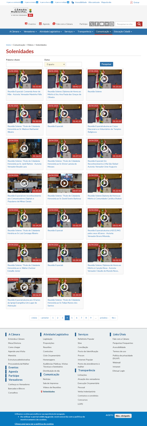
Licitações (82, 375)
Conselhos (13, 392)
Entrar (136, 2)
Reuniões (47, 347)
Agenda (46, 24)
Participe (83, 24)
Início (8, 45)
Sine (80, 343)
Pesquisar (106, 64)
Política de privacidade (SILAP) (123, 357)
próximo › (104, 317)
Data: (47, 59)
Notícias (46, 379)
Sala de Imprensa (50, 383)
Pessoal (81, 387)
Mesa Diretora (14, 343)
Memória (12, 355)
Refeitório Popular (86, 339)
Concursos (83, 400)
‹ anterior (45, 317)
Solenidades (49, 391)
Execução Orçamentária (88, 383)
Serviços (69, 31)
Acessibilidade (81, 2)
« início (34, 317)
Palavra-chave (13, 59)
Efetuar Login (119, 371)
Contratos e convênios (88, 395)
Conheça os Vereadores (19, 384)
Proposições (48, 343)
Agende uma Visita (16, 351)
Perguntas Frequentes (123, 343)
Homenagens (49, 359)
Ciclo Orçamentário (51, 355)
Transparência (85, 31)
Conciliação (83, 347)
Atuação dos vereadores (89, 379)
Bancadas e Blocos (16, 388)
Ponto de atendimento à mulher (89, 365)
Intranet (116, 366)
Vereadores (29, 31)
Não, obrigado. (123, 416)
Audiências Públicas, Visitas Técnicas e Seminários (55, 365)
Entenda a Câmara (16, 339)
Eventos (32, 24)
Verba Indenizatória (86, 391)
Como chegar (14, 347)
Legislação (47, 339)
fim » (114, 317)
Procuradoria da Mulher (18, 364)
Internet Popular (85, 359)
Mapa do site (106, 2)
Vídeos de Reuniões (52, 387)
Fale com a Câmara (64, 24)
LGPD (80, 404)
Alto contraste (94, 2)
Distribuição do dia (51, 371)
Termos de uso (119, 351)
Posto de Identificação (88, 351)
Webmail (116, 362)
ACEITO (109, 415)
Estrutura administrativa (19, 359)
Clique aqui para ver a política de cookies (34, 424)
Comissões (48, 351)
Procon (81, 355)
